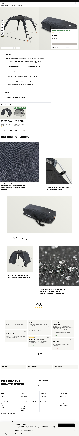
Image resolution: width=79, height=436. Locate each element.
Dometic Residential (28, 406)
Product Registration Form (6, 401)
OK (66, 425)
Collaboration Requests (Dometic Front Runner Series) (29, 402)
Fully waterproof (11, 71)
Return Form (3, 405)
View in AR (10, 47)
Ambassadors (23, 398)
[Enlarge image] (19, 48)
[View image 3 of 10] (2, 27)
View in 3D (4, 47)
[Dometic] (4, 3)
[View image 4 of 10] (2, 30)
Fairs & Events (23, 408)
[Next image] (59, 28)
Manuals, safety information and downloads (15, 97)
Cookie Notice (43, 398)
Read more (40, 330)
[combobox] (21, 316)
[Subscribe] (70, 380)
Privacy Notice (43, 396)
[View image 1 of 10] (2, 21)
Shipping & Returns (4, 407)
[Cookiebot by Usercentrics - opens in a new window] (7, 434)
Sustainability (62, 398)
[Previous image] (20, 28)
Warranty (2, 403)
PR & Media (66, 399)
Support (2, 396)
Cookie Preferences (44, 399)
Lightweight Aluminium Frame (34, 66)
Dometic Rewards (24, 396)
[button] (55, 47)
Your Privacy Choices (65, 428)
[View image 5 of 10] (2, 34)
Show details (17, 433)
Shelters (20, 5)
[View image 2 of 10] (2, 24)
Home (2, 5)
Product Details (8, 54)
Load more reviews (39, 354)
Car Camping (7, 5)
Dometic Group (66, 396)
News (65, 401)
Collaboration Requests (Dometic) (27, 399)
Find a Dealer (3, 398)
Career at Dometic (67, 403)
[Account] (74, 3)
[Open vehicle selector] (71, 3)
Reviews (22, 410)
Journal (22, 404)
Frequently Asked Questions (6, 399)
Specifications (8, 92)
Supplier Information (64, 405)
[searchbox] (50, 316)
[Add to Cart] (11, 130)
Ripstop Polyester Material (14, 66)
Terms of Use (42, 403)
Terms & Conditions (44, 401)
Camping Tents (13, 5)
